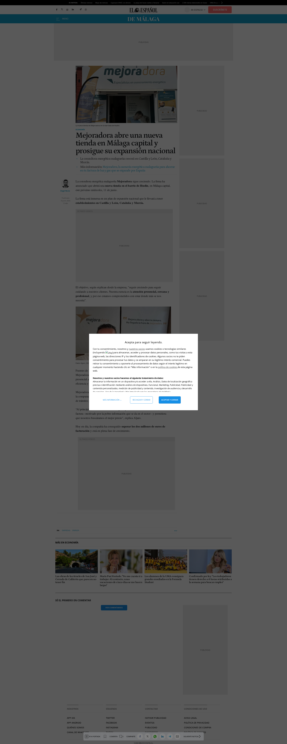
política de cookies (168, 367)
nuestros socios (137, 348)
